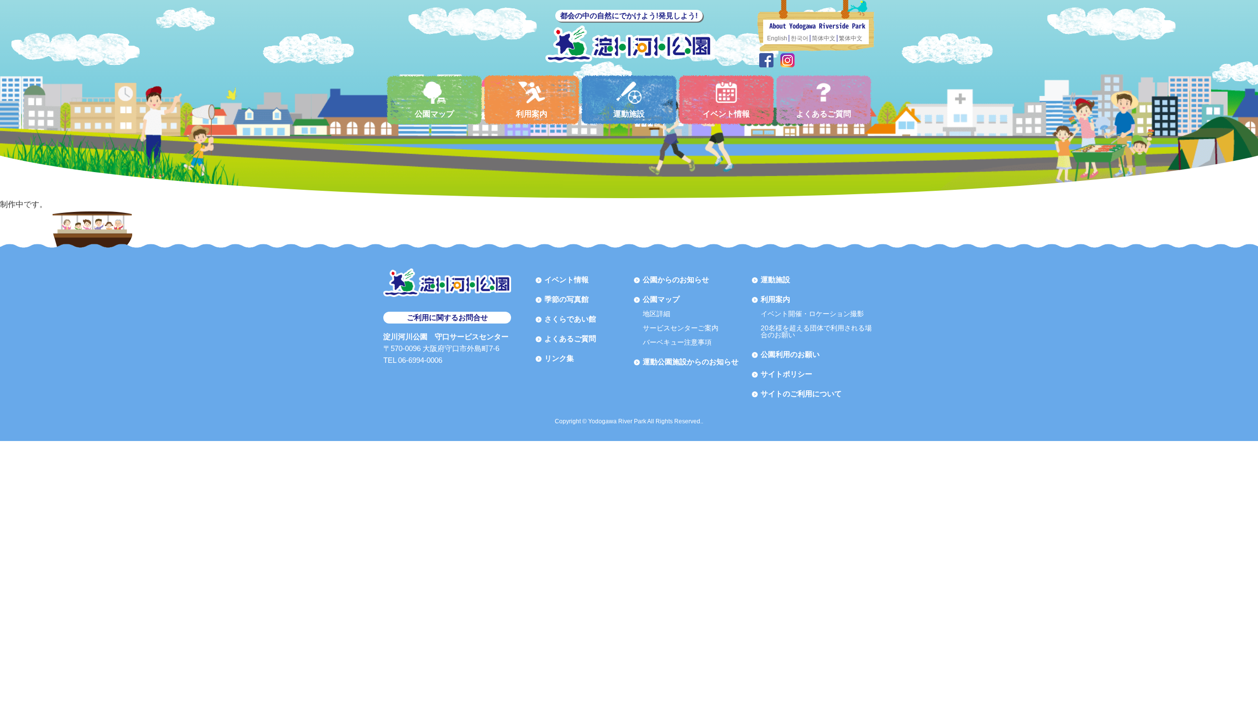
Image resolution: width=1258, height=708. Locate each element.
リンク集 (559, 358)
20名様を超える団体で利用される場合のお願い (816, 331)
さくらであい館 (570, 319)
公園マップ (434, 114)
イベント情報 (726, 114)
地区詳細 (656, 314)
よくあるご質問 (823, 114)
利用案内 (531, 114)
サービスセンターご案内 (680, 328)
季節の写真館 (566, 299)
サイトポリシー (786, 374)
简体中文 (823, 38)
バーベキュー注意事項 (677, 342)
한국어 (799, 38)
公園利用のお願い (790, 354)
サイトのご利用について (801, 393)
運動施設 (629, 114)
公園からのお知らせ (676, 279)
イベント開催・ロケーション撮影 (812, 314)
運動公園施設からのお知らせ (691, 361)
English (777, 38)
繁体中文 (850, 38)
